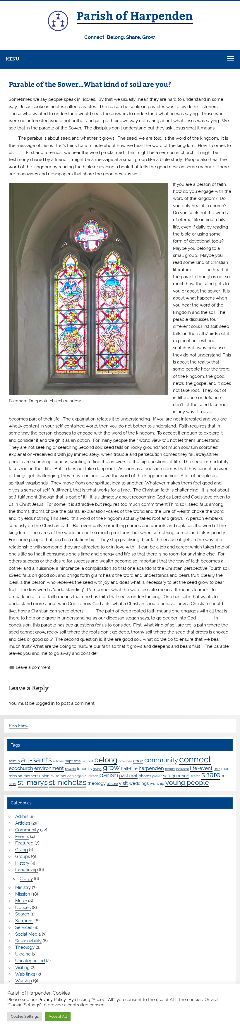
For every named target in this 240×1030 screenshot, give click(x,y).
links (217, 769)
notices (67, 775)
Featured (24, 843)
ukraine (112, 783)
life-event (201, 768)
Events (22, 836)
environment (49, 768)
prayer (157, 776)
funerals (84, 768)
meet (226, 768)
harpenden (151, 768)
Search (22, 914)
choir (138, 761)
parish (108, 775)
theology (97, 783)
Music (21, 900)
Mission (22, 894)
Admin (21, 816)
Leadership (26, 869)
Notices (23, 907)
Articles (22, 823)
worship (157, 783)
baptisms (72, 761)
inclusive (182, 769)
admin (14, 761)
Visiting (22, 967)
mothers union (36, 775)
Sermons (24, 920)
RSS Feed (18, 725)
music (55, 776)
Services (23, 927)
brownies (125, 761)
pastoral (128, 775)
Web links (25, 974)
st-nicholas (67, 782)
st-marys (33, 782)
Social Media (28, 934)
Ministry (23, 887)
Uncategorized (30, 960)
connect (195, 759)
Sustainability (28, 941)
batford (87, 761)
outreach (91, 776)
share (210, 774)
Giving (21, 849)
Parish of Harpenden (135, 15)
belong (105, 760)
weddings (139, 783)
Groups (22, 856)
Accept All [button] (58, 1016)
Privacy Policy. (52, 999)
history (170, 769)
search (195, 776)
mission (15, 775)
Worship (23, 980)
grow (111, 767)
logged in (45, 703)
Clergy (26, 878)
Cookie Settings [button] (25, 1016)
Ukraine (23, 954)
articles (58, 761)
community (161, 760)
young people (187, 782)
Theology (25, 947)
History (22, 863)
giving (97, 769)
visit (123, 783)
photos (145, 775)
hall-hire (129, 768)
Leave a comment (33, 667)
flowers (70, 769)
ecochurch (21, 768)
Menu (12, 59)
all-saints (36, 760)
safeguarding (176, 775)
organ (79, 776)
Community (27, 829)
